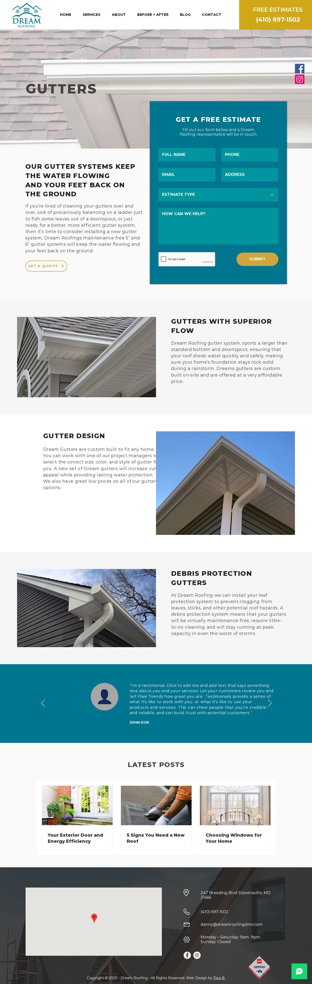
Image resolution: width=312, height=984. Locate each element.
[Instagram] (299, 79)
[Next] (270, 703)
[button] (91, 15)
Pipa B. (219, 978)
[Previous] (43, 703)
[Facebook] (299, 68)
